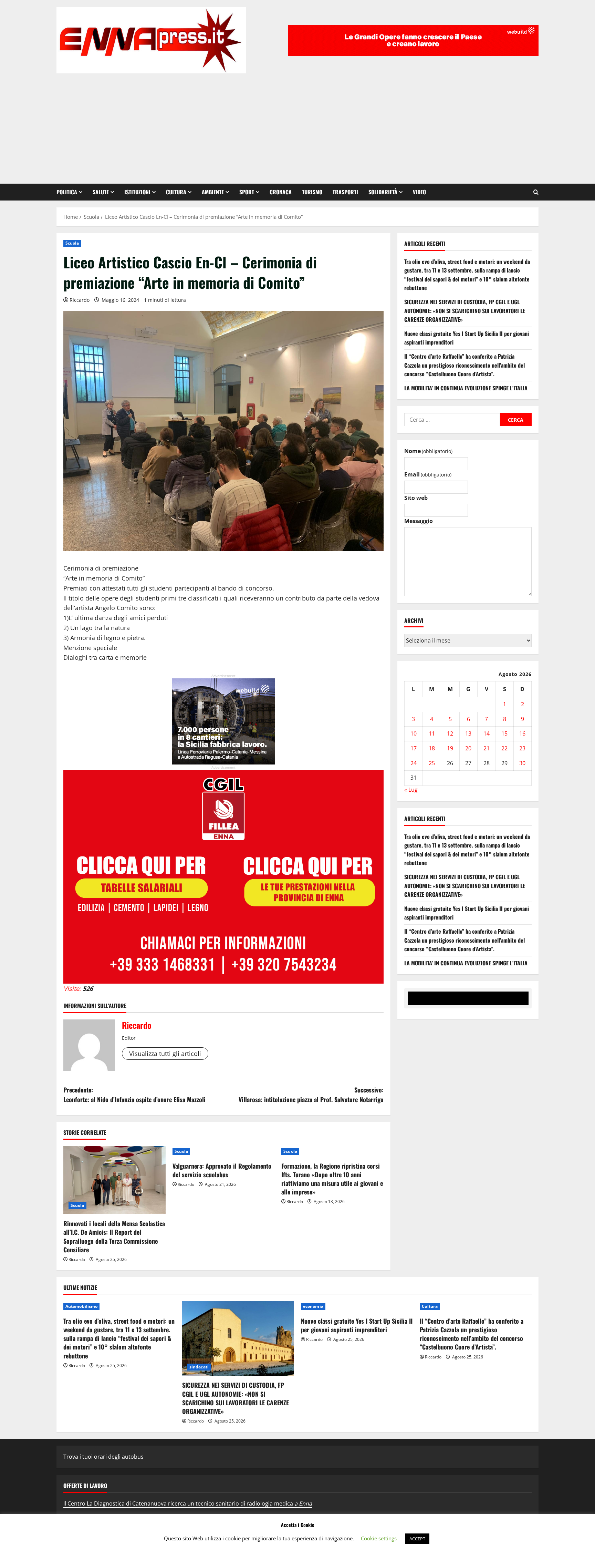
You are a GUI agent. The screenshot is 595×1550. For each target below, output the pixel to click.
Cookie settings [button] (379, 1538)
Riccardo (80, 300)
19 (450, 748)
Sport (246, 192)
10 (413, 733)
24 (413, 763)
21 (486, 748)
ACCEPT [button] (417, 1539)
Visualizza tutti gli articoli (165, 1053)
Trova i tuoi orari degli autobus (103, 1456)
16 (522, 733)
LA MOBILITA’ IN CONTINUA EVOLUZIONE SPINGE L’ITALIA (466, 388)
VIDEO (419, 192)
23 (522, 748)
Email (427, 474)
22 (504, 748)
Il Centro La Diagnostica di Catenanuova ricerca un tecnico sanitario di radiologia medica (187, 1503)
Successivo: (311, 1094)
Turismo (312, 192)
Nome (428, 451)
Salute (101, 192)
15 (504, 733)
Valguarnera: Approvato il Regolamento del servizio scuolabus (222, 1170)
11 (432, 733)
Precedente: (134, 1094)
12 (450, 733)
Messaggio (418, 521)
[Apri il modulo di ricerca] (536, 192)
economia (313, 1306)
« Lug (411, 789)
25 (432, 763)
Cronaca (281, 192)
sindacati (199, 1367)
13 (468, 733)
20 (468, 748)
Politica (66, 192)
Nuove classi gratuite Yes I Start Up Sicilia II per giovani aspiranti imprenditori (357, 1325)
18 (432, 748)
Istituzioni (137, 192)
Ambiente (213, 192)
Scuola (72, 243)
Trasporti (345, 192)
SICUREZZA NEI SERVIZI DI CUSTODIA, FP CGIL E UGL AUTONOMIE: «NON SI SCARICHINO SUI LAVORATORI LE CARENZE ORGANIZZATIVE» (464, 311)
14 (486, 733)
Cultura (176, 192)
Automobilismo (81, 1306)
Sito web (416, 498)
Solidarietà (382, 192)
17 (413, 748)
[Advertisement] (297, 125)
